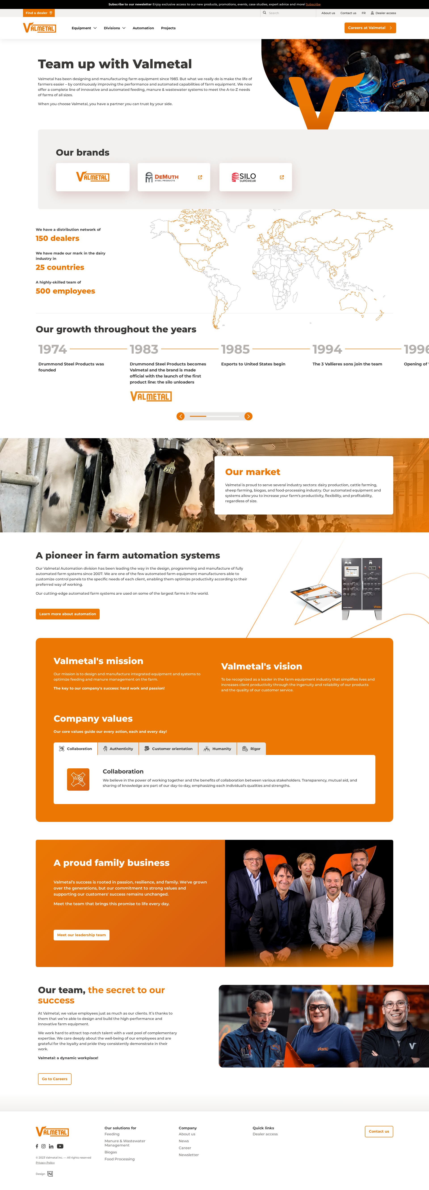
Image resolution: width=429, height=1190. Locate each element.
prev (181, 416)
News (184, 1141)
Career (185, 1148)
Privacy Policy (45, 1162)
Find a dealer (36, 13)
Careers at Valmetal (366, 28)
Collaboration (79, 749)
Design (40, 1173)
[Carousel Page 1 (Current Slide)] (198, 416)
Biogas (111, 1152)
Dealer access (386, 13)
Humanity (221, 749)
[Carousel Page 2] (214, 416)
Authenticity (121, 749)
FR (364, 13)
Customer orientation (172, 749)
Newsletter (189, 1155)
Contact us (348, 13)
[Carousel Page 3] (231, 416)
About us (328, 13)
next (248, 416)
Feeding (112, 1134)
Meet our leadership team (81, 935)
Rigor (255, 749)
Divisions (112, 28)
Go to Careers (54, 1079)
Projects (168, 28)
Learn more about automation (67, 614)
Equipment (81, 28)
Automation (143, 28)
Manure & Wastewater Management (125, 1143)
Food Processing (120, 1159)
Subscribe (313, 4)
